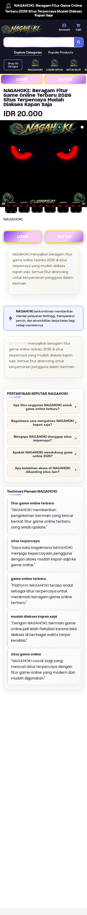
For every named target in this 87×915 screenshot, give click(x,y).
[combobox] (39, 42)
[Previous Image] (3, 164)
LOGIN (21, 79)
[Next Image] (83, 164)
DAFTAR (65, 79)
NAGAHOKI (18, 343)
